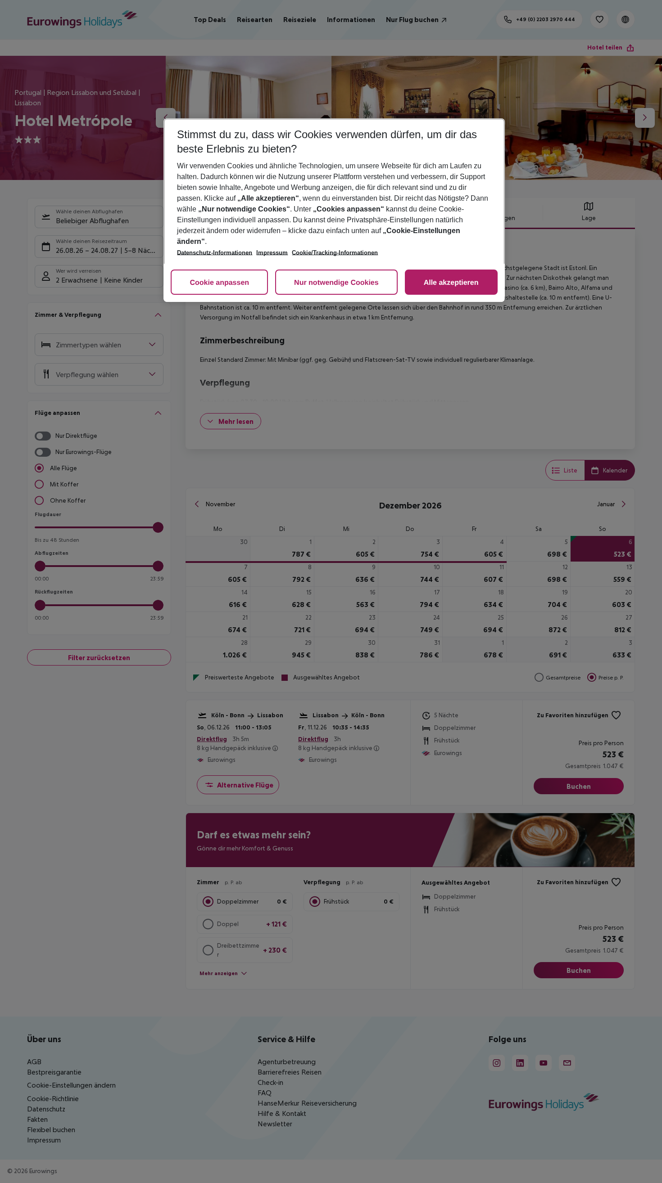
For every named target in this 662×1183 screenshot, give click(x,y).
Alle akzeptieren (451, 283)
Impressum (272, 252)
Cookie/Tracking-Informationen (335, 252)
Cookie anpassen (219, 283)
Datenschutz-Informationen (214, 252)
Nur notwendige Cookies (336, 283)
